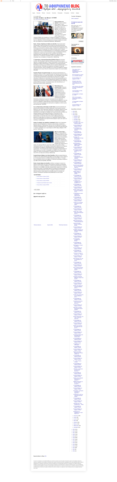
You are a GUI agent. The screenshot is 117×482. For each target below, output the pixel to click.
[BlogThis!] (35, 189)
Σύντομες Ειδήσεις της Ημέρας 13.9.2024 (77, 293)
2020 (74, 434)
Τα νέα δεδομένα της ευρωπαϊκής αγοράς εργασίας (77, 128)
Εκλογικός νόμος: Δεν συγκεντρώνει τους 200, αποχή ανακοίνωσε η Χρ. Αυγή (77, 83)
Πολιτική (46, 19)
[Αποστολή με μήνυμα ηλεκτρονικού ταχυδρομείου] (34, 189)
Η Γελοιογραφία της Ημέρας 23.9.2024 (77, 198)
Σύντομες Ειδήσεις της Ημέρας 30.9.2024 (77, 126)
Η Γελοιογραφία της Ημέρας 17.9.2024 (77, 251)
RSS (45, 456)
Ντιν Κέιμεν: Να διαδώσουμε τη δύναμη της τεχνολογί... (78, 138)
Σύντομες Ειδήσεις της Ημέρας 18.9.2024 (77, 248)
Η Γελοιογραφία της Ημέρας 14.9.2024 (77, 281)
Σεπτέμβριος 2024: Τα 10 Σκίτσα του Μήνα (78, 123)
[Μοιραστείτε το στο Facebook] (38, 189)
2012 (74, 447)
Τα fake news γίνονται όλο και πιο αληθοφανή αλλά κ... (78, 295)
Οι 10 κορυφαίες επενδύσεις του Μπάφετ (76, 239)
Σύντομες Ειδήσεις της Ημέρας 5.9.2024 (77, 367)
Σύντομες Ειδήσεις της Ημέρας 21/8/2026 (43, 176)
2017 (74, 439)
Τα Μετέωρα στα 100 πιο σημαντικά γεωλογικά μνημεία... (78, 395)
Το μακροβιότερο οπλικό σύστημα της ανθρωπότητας (78, 194)
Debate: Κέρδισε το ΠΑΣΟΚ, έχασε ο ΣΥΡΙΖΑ (77, 172)
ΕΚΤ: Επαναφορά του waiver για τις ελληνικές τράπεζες (77, 75)
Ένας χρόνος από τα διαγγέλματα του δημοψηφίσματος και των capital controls (77, 71)
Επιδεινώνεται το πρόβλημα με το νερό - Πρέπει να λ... (78, 412)
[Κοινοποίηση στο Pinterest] (39, 189)
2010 (74, 450)
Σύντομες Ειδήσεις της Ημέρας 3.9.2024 (77, 389)
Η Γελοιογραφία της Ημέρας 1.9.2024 (77, 407)
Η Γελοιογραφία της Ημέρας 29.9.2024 (77, 132)
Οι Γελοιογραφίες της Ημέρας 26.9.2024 (77, 163)
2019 (74, 435)
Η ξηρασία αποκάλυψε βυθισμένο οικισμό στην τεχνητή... (78, 277)
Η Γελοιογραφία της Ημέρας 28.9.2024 (77, 141)
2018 (74, 437)
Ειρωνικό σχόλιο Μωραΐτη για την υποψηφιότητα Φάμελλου (78, 166)
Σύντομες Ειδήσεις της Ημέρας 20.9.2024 (77, 227)
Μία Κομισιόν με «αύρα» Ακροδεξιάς (78, 246)
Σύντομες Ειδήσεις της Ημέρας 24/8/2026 (43, 180)
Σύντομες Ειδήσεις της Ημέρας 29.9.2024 (77, 135)
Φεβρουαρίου (76, 425)
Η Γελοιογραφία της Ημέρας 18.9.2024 (77, 243)
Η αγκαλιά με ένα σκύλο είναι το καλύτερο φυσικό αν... (77, 302)
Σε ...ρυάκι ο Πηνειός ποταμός (77, 361)
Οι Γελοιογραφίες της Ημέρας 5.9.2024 (77, 364)
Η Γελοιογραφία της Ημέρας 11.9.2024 (77, 312)
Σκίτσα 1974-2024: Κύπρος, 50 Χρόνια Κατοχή (77, 224)
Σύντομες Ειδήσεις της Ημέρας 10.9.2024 (77, 323)
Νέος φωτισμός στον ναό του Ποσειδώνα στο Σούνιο (78, 259)
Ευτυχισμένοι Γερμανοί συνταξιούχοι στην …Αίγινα (77, 150)
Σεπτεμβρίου (76, 121)
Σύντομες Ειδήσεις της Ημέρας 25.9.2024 (77, 178)
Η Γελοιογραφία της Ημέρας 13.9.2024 (77, 290)
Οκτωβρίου (76, 119)
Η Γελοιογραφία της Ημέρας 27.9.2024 (77, 154)
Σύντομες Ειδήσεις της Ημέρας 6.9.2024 (77, 359)
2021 (74, 432)
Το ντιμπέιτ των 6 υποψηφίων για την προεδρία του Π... (77, 181)
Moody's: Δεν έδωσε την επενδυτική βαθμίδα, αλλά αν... (78, 286)
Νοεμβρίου (76, 117)
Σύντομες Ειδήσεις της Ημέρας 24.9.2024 (77, 188)
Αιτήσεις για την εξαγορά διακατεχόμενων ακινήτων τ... (78, 378)
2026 (74, 111)
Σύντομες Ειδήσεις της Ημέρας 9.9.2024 (77, 333)
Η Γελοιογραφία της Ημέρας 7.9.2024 (77, 347)
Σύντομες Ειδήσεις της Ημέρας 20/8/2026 (43, 178)
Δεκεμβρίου (76, 116)
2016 (74, 440)
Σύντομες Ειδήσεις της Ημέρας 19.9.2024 (77, 237)
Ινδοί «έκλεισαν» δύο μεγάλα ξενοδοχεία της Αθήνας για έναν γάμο (77, 87)
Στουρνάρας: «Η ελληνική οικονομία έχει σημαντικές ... (78, 391)
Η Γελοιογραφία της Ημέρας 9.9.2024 (77, 330)
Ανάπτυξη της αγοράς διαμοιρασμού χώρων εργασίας (78, 308)
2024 (74, 114)
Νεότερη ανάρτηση (37, 224)
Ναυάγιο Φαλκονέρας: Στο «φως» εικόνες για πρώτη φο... (78, 317)
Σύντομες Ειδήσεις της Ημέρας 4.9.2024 (77, 376)
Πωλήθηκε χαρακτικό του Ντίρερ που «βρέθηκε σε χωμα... (78, 230)
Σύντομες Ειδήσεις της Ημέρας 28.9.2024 (77, 148)
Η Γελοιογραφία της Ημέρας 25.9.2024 (77, 176)
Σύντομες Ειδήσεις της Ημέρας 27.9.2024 (77, 160)
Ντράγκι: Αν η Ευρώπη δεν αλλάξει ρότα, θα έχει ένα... (77, 326)
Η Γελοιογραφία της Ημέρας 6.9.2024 (77, 356)
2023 (74, 429)
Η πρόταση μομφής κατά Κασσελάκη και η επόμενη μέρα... (78, 335)
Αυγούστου (76, 415)
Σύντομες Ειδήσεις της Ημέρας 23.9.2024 (77, 200)
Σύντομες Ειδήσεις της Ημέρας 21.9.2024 (77, 218)
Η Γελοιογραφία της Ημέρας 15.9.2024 (77, 272)
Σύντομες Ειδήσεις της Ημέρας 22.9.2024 (77, 209)
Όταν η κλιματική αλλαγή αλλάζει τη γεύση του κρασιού (78, 268)
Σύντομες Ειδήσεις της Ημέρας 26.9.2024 (77, 169)
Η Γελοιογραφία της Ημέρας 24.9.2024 (77, 185)
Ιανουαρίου (76, 427)
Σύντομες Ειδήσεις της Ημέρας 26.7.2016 (76, 78)
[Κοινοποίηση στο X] (36, 189)
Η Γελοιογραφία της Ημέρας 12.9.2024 (77, 299)
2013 (74, 445)
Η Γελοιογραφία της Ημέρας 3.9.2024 (77, 386)
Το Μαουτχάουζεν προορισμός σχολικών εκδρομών (78, 157)
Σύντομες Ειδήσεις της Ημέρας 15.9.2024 (77, 274)
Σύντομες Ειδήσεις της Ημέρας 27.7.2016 (76, 105)
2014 (74, 444)
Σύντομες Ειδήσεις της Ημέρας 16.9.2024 (77, 265)
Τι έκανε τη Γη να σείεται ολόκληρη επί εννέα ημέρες (78, 203)
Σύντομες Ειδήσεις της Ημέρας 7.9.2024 (77, 350)
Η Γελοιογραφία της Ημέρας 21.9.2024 (77, 216)
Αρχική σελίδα (50, 224)
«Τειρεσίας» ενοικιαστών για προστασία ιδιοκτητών (78, 369)
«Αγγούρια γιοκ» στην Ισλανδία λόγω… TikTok (78, 404)
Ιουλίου (75, 417)
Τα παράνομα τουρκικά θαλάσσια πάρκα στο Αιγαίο (44, 182)
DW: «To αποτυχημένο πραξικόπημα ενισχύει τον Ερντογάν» (77, 98)
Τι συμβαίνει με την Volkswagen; (77, 344)
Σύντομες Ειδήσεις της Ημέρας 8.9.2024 (77, 342)
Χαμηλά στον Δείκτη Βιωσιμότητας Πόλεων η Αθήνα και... (78, 352)
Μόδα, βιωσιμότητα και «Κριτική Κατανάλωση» (78, 221)
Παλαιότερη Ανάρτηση (63, 224)
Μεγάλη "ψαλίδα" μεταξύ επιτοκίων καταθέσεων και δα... (78, 190)
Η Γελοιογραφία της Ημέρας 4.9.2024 (77, 373)
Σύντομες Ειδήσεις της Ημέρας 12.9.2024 (77, 305)
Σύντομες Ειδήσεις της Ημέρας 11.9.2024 (77, 314)
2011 (74, 449)
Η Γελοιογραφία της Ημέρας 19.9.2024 (77, 234)
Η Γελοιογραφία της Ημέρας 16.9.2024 (77, 263)
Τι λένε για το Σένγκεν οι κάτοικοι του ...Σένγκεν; (78, 254)
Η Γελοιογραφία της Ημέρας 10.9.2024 (77, 321)
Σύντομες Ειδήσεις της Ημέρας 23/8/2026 (43, 184)
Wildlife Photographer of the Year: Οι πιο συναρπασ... (78, 382)
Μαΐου (75, 420)
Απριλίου (75, 422)
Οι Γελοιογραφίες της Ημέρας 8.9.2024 (77, 339)
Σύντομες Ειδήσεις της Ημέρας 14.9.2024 (77, 283)
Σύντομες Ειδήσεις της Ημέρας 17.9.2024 (77, 256)
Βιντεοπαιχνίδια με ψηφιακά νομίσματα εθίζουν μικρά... (77, 144)
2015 (74, 442)
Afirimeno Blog (38, 19)
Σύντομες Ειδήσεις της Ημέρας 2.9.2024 (77, 401)
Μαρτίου (75, 423)
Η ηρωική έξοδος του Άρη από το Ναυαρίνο (77, 91)
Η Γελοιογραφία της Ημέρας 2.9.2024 (77, 399)
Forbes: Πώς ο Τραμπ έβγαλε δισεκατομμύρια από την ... (78, 212)
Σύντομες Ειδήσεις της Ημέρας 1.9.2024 (77, 409)
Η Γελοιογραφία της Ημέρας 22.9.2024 (77, 207)
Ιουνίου (75, 418)
